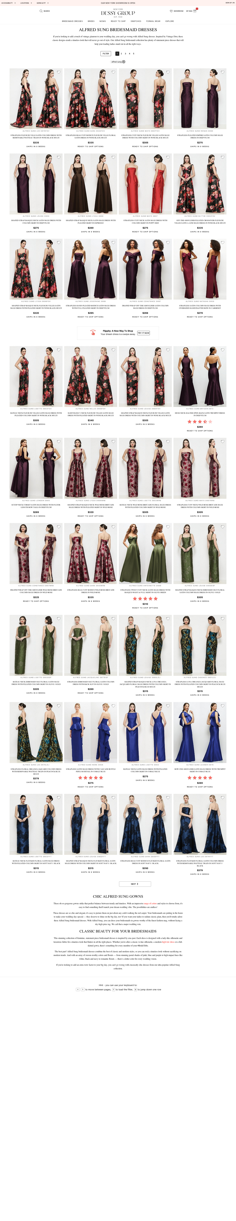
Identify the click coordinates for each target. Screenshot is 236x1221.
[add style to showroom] (59, 72)
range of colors (150, 903)
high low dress (168, 941)
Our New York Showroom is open (118, 3)
